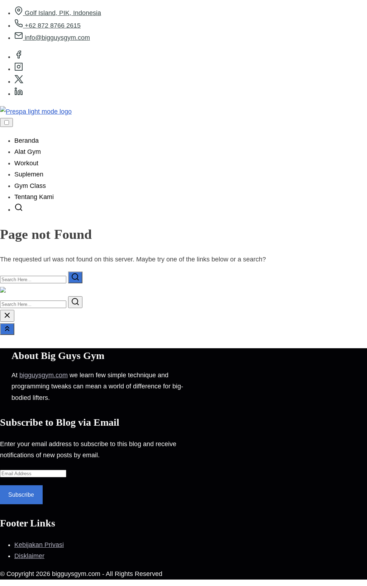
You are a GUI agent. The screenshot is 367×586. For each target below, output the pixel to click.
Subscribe (21, 495)
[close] (7, 316)
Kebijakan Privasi (39, 544)
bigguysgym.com (43, 375)
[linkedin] (18, 93)
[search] (18, 209)
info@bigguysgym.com (56, 37)
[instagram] (18, 68)
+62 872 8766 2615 (52, 25)
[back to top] (7, 329)
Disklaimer (29, 555)
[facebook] (18, 56)
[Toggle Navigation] (6, 122)
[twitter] (18, 81)
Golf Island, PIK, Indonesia (62, 12)
